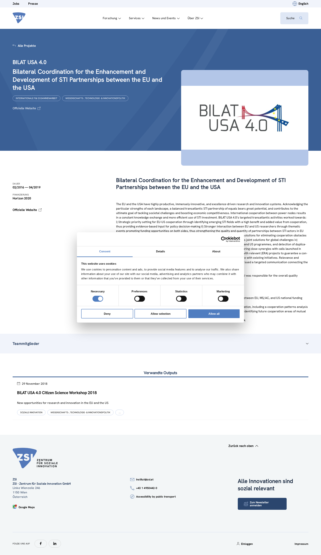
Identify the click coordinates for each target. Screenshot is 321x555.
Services (135, 18)
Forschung (110, 18)
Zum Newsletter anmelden (259, 504)
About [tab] (216, 251)
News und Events (164, 18)
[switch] (139, 299)
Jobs (16, 4)
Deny (107, 313)
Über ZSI (193, 18)
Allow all (214, 313)
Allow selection (161, 313)
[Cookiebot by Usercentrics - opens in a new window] (223, 239)
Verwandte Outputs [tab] (160, 372)
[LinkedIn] (55, 544)
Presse (33, 4)
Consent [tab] (104, 251)
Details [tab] (160, 251)
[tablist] (160, 398)
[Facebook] (41, 544)
